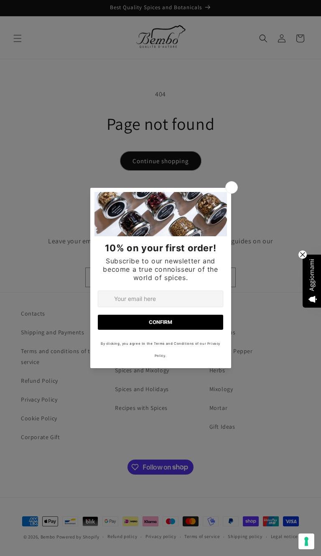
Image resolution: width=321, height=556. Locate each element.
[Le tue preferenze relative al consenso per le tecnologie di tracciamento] (306, 541)
